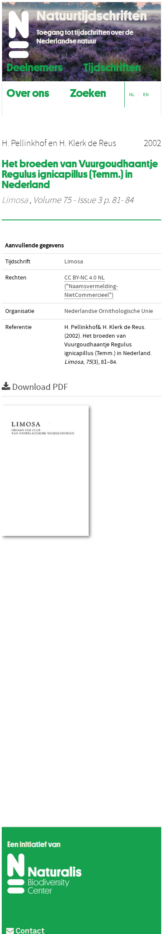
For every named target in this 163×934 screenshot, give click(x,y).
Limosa (15, 200)
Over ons (28, 92)
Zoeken (88, 92)
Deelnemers (35, 66)
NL (131, 94)
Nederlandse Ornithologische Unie (108, 311)
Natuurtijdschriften (92, 15)
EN (146, 94)
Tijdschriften (112, 66)
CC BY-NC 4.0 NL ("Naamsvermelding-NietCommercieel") (91, 286)
